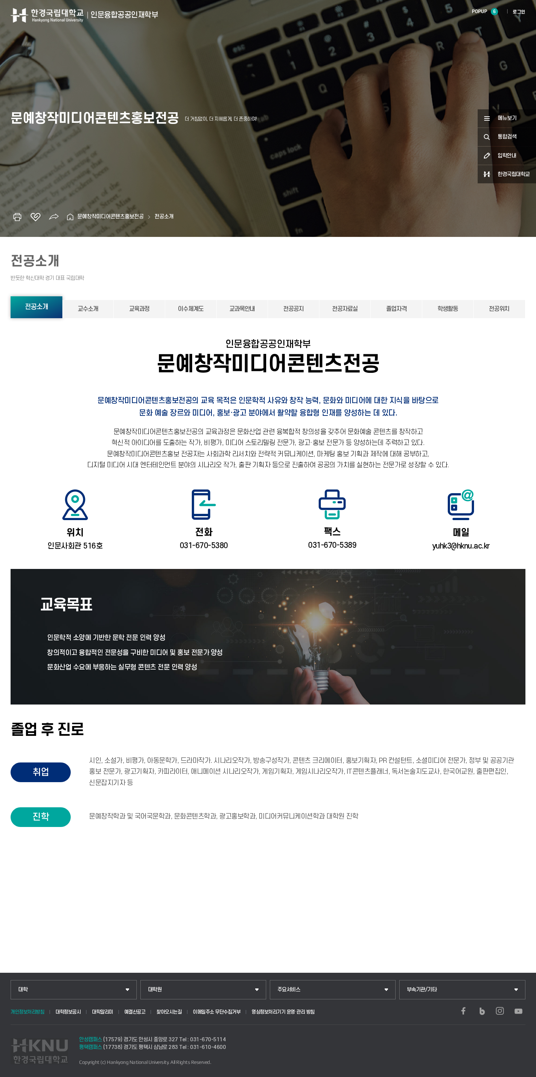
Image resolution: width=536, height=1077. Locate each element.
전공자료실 (345, 309)
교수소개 (88, 309)
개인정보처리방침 (27, 1012)
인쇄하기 (17, 217)
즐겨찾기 (35, 217)
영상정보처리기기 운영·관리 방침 (283, 1012)
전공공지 (293, 309)
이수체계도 (190, 309)
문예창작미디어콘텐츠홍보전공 (110, 217)
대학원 (155, 990)
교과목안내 (242, 309)
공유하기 (53, 217)
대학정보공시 (68, 1012)
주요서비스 (288, 990)
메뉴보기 (507, 118)
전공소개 (164, 217)
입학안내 (507, 156)
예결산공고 (134, 1012)
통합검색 (507, 137)
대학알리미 (102, 1012)
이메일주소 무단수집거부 (216, 1012)
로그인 (519, 12)
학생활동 (448, 309)
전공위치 (499, 309)
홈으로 (70, 217)
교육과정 (139, 309)
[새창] (463, 1011)
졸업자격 (396, 309)
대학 (22, 990)
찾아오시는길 (169, 1012)
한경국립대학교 (514, 174)
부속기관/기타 (422, 990)
